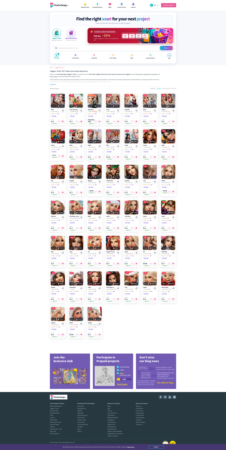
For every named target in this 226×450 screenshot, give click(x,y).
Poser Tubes (113, 58)
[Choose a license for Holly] (173, 157)
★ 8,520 (70, 149)
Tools (51, 415)
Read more (130, 447)
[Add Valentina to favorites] (95, 121)
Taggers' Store (54, 408)
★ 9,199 (144, 113)
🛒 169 (166, 184)
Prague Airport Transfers (115, 433)
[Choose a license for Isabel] (155, 299)
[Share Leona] (155, 146)
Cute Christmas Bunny (74, 109)
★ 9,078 (89, 326)
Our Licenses (81, 422)
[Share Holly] (173, 146)
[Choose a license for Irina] (63, 121)
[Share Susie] (173, 217)
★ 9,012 (70, 291)
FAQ (109, 408)
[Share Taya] (81, 252)
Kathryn (127, 181)
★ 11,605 (126, 255)
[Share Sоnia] (155, 217)
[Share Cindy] (136, 146)
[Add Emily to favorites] (95, 157)
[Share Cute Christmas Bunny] (81, 110)
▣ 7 (151, 113)
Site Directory (112, 422)
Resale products (150, 58)
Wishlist (79, 411)
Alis (52, 181)
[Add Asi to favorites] (150, 263)
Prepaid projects (55, 413)
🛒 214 (93, 149)
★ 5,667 (107, 149)
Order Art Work (54, 424)
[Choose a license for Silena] (173, 191)
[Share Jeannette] (118, 181)
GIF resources (72, 82)
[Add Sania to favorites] (132, 263)
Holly (163, 145)
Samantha (72, 287)
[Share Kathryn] (136, 181)
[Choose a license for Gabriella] (173, 263)
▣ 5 (132, 113)
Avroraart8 (110, 111)
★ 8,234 (70, 184)
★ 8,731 (126, 184)
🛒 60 (111, 149)
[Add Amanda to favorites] (132, 121)
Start (131, 58)
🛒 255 (112, 220)
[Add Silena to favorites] (169, 191)
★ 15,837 (126, 220)
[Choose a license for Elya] (63, 263)
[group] (70, 371)
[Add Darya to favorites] (58, 156)
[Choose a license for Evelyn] (63, 299)
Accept (156, 447)
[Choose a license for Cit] (99, 263)
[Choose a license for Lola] (155, 192)
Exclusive (91, 111)
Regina (90, 181)
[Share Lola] (155, 181)
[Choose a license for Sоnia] (155, 228)
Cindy (126, 145)
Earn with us (139, 408)
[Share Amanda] (136, 110)
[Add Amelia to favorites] (95, 335)
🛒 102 (93, 184)
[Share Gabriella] (173, 252)
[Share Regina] (99, 181)
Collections (111, 415)
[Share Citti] (136, 288)
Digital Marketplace (56, 406)
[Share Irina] (63, 110)
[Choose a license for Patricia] (63, 228)
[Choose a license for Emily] (99, 157)
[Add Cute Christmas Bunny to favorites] (77, 121)
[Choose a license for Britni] (81, 335)
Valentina (91, 109)
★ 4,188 (52, 149)
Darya (53, 145)
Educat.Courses (112, 429)
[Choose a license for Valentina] (99, 121)
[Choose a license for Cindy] (136, 157)
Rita (107, 145)
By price (173, 88)
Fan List (110, 411)
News (79, 429)
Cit (89, 252)
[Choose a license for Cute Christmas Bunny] (81, 121)
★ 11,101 (145, 149)
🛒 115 (166, 113)
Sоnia (145, 216)
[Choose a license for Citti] (136, 299)
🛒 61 (111, 291)
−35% (53, 95)
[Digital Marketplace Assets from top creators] (71, 33)
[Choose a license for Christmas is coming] (118, 299)
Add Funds (80, 413)
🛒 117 (111, 255)
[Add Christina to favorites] (132, 228)
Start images (81, 82)
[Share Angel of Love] (118, 252)
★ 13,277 (89, 220)
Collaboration (140, 417)
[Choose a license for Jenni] (118, 228)
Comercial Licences (55, 422)
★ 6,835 (89, 291)
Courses (52, 417)
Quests (79, 431)
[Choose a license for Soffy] (99, 299)
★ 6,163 (89, 255)
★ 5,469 (52, 184)
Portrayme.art (112, 427)
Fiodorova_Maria (75, 218)
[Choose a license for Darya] (63, 156)
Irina (52, 109)
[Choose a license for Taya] (81, 263)
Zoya (107, 109)
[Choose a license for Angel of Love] (118, 263)
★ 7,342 (162, 113)
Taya (70, 252)
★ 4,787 (162, 291)
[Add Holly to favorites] (169, 157)
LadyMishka (73, 111)
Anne (144, 109)
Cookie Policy (140, 415)
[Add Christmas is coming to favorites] (114, 299)
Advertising (53, 420)
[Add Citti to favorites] (132, 299)
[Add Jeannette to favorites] (114, 192)
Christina (127, 216)
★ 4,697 (107, 113)
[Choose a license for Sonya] (173, 121)
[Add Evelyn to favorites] (58, 299)
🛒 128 (74, 184)
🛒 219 (167, 255)
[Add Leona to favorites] (150, 157)
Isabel (145, 287)
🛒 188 (93, 326)
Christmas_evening (75, 216)
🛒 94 (56, 291)
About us (138, 406)
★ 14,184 (52, 326)
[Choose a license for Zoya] (118, 121)
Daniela (71, 181)
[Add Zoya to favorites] (114, 121)
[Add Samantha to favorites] (77, 299)
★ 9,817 (162, 184)
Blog (109, 406)
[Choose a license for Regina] (99, 191)
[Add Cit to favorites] (95, 263)
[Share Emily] (99, 146)
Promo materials (82, 424)
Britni (71, 323)
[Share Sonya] (173, 110)
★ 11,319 (163, 220)
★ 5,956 (126, 291)
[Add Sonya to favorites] (169, 121)
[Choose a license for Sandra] (63, 335)
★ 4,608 (89, 113)
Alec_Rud (54, 111)
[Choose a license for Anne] (155, 121)
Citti (126, 287)
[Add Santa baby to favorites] (169, 299)
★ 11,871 (163, 255)
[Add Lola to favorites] (150, 192)
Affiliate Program (113, 417)
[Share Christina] (136, 217)
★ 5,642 (70, 326)
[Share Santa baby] (173, 288)
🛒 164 (74, 220)
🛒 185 (167, 220)
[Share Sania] (136, 252)
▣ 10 (114, 291)
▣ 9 (58, 113)
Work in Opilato (140, 422)
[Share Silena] (173, 181)
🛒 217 (93, 113)
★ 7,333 (89, 184)
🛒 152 (130, 149)
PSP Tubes (57, 58)
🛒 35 (166, 291)
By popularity (166, 88)
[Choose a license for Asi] (155, 263)
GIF (169, 58)
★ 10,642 (52, 255)
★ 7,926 (89, 149)
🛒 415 (112, 184)
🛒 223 (74, 149)
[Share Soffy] (99, 288)
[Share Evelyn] (63, 288)
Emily (89, 145)
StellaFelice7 (55, 147)
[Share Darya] (63, 146)
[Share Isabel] (155, 288)
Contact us (139, 424)
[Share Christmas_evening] (81, 217)
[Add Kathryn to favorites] (132, 192)
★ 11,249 (108, 220)
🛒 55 (148, 220)
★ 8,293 (70, 220)
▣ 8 (77, 113)
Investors (139, 420)
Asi (144, 252)
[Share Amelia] (99, 323)
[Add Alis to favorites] (58, 192)
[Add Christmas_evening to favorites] (77, 228)
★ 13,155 (145, 184)
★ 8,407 (126, 149)
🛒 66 (56, 149)
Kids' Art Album (54, 433)
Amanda (127, 109)
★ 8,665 (70, 255)
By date (159, 88)
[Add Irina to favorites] (58, 121)
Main (51, 67)
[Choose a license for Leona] (155, 157)
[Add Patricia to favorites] (58, 228)
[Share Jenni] (118, 217)
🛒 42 (56, 113)
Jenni (108, 216)
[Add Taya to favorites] (77, 263)
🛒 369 (93, 220)
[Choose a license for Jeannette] (118, 192)
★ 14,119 (108, 184)
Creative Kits (75, 58)
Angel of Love (110, 252)
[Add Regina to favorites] (95, 191)
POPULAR (92, 95)
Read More (53, 84)
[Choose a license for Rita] (118, 157)
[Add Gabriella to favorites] (169, 263)
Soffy (89, 287)
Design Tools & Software (115, 431)
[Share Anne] (155, 110)
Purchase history (82, 415)
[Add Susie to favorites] (169, 228)
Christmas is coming (111, 287)
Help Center (81, 417)
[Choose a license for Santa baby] (173, 299)
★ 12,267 (52, 220)
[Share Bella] (99, 217)
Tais (72, 289)
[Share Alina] (81, 146)
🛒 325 (148, 184)
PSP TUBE (54, 116)
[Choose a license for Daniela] (81, 192)
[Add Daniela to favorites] (77, 192)
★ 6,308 (52, 291)
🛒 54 (74, 326)
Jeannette (109, 181)
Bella (89, 216)
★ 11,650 (145, 291)
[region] (130, 36)
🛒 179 (148, 113)
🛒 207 (148, 291)
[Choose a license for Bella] (99, 228)
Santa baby (164, 287)
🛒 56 (111, 113)
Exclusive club (91, 121)
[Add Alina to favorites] (77, 157)
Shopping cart (81, 408)
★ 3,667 (52, 113)
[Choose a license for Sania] (136, 263)
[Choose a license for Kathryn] (136, 192)
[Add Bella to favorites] (95, 228)
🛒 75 (148, 255)
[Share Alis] (63, 181)
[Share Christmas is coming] (118, 288)
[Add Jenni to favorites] (114, 228)
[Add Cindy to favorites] (132, 157)
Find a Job (53, 431)
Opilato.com (111, 424)
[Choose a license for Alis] (63, 192)
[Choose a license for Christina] (136, 228)
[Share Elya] (63, 252)
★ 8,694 (107, 255)
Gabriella (164, 252)
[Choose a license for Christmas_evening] (81, 228)
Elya (52, 252)
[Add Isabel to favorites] (150, 299)
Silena (163, 181)
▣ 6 (114, 113)
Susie (163, 216)
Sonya (163, 109)
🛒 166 (56, 255)
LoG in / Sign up (169, 5)
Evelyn (53, 287)
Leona (145, 145)
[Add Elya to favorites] (58, 263)
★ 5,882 (144, 220)
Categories (111, 420)
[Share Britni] (81, 323)
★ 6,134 (126, 113)
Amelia (90, 323)
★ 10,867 (163, 149)
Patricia (53, 216)
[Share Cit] (99, 252)
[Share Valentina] (99, 110)
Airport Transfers (113, 436)
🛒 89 (130, 113)
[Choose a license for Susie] (173, 228)
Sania (126, 252)
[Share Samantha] (81, 288)
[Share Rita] (118, 146)
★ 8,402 (144, 255)
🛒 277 (56, 220)
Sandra (53, 323)
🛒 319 (56, 326)
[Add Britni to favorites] (77, 335)
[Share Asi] (155, 252)
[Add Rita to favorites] (114, 157)
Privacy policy (140, 413)
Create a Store (81, 420)
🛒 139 (130, 255)
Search (166, 48)
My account (80, 406)
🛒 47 (130, 291)
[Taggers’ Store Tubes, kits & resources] (57, 33)
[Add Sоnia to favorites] (150, 228)
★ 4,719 (107, 291)
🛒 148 (148, 149)
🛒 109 (74, 291)
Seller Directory (112, 413)
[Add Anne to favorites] (150, 121)
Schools (52, 427)
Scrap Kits (94, 58)
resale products (92, 82)
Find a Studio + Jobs (56, 429)
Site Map (80, 427)
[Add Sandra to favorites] (58, 335)
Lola (144, 181)
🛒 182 (167, 149)
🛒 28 (74, 113)
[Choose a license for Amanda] (136, 121)
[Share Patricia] (63, 217)
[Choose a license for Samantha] (81, 299)
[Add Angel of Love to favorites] (114, 263)
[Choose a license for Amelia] (99, 335)
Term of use (139, 411)
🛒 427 (130, 220)
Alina (70, 145)
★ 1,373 (70, 113)
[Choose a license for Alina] (81, 157)
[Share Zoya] (118, 110)
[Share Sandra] (63, 323)
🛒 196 (130, 184)
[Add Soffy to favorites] (95, 299)
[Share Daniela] (81, 181)
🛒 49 (93, 291)
